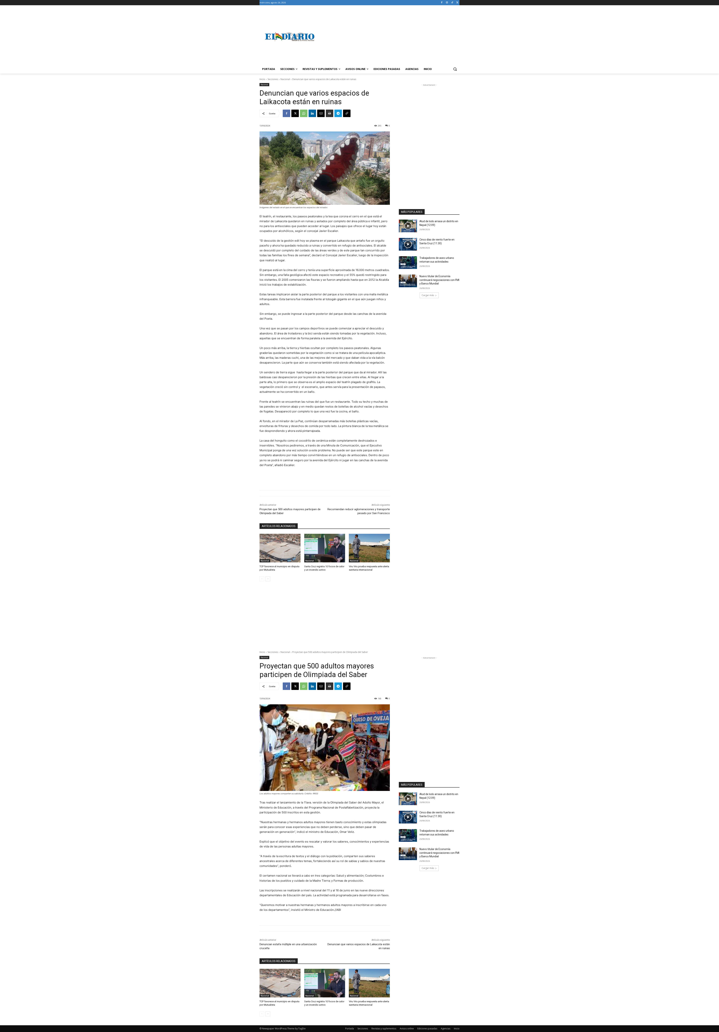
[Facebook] (442, 3)
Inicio (262, 79)
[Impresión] (329, 113)
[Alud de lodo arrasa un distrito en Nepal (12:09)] (408, 226)
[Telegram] (338, 113)
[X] (457, 3)
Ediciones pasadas (427, 1028)
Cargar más (428, 295)
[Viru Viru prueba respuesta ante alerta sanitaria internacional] (369, 548)
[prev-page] (262, 578)
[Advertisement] (389, 36)
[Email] (321, 113)
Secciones (273, 79)
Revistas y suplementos (383, 1028)
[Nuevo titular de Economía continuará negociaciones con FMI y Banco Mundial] (408, 281)
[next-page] (268, 578)
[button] (454, 69)
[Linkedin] (312, 113)
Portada (349, 1028)
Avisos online (407, 1028)
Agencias (445, 1028)
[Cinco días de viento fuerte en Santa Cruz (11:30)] (408, 244)
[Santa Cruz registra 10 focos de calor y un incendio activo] (324, 548)
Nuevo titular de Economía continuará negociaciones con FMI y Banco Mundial (439, 280)
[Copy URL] (347, 113)
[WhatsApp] (303, 113)
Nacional (285, 79)
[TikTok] (452, 3)
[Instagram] (447, 3)
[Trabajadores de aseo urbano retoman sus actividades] (408, 262)
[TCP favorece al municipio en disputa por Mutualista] (280, 548)
